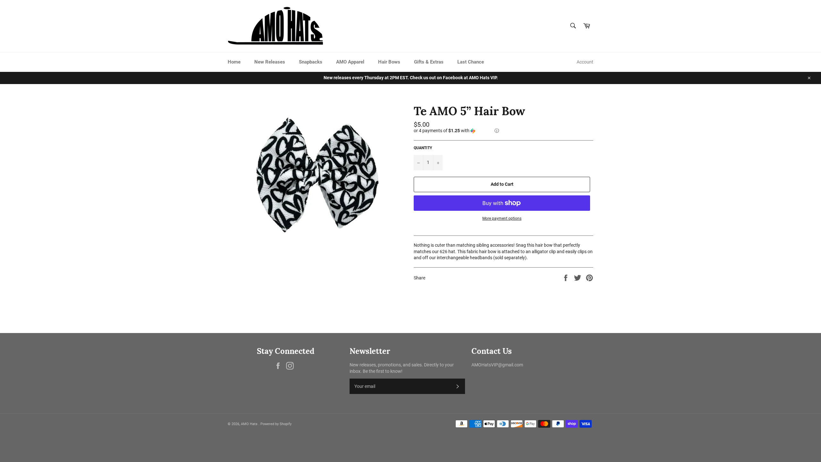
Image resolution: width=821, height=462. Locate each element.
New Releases (269, 62)
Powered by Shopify (276, 424)
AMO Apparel (350, 62)
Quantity (423, 148)
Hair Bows (389, 62)
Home (234, 62)
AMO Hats (249, 424)
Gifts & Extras (429, 62)
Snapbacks (310, 62)
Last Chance (470, 62)
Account (585, 61)
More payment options (501, 218)
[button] (503, 131)
